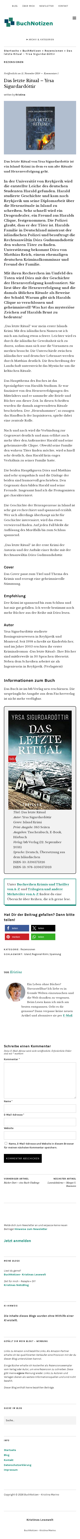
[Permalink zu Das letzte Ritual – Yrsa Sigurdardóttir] (40, 153)
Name (8, 1101)
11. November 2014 (30, 73)
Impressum (11, 1469)
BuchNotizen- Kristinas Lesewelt (25, 1274)
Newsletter (46, 6)
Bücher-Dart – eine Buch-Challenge (21, 1181)
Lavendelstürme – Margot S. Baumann (62, 1182)
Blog (15, 6)
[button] (17, 928)
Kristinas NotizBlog (16, 1285)
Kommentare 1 (51, 73)
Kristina (20, 94)
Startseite (11, 50)
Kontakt (63, 6)
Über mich (28, 6)
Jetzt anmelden (17, 1241)
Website (8, 1128)
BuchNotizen (32, 50)
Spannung (55, 954)
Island (27, 954)
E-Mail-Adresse (14, 1114)
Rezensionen (54, 50)
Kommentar (12, 1059)
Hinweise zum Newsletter (31, 1229)
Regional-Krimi (40, 954)
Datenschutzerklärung (17, 1465)
